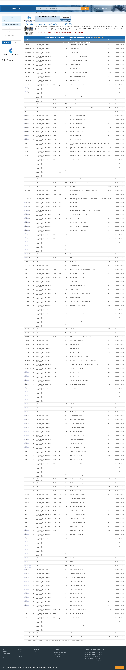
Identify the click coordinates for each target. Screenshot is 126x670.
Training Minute (6, 653)
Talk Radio (4, 651)
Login (3, 657)
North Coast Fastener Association (93, 652)
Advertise (36, 649)
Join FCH (20, 657)
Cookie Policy (37, 651)
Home (2, 13)
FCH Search (9, 13)
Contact (20, 649)
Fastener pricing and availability (61, 652)
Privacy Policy (37, 653)
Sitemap (36, 657)
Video (3, 655)
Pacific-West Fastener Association (93, 654)
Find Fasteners (16, 8)
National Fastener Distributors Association (95, 662)
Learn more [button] (55, 667)
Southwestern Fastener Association (93, 660)
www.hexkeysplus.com (100, 37)
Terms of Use (37, 655)
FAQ (19, 653)
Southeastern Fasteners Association (93, 656)
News (19, 655)
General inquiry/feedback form (61, 654)
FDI (3, 649)
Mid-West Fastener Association (92, 658)
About (19, 651)
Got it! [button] (119, 667)
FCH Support (57, 656)
